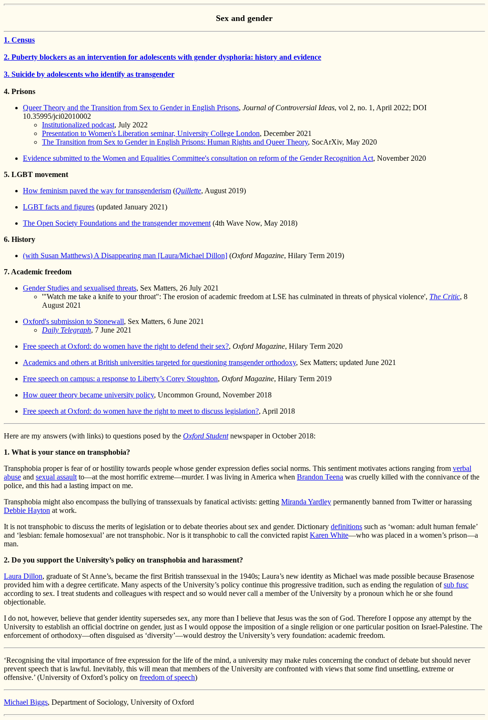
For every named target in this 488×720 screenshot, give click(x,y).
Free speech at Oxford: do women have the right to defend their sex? (126, 346)
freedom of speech (167, 677)
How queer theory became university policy (88, 395)
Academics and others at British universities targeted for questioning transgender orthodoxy (159, 362)
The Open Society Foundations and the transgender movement (117, 223)
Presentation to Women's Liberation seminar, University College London (151, 133)
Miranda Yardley (306, 502)
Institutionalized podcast (78, 125)
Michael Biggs (26, 702)
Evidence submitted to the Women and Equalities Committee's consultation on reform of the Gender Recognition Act (198, 158)
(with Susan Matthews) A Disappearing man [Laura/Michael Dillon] (125, 255)
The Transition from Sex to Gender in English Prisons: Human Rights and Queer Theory (175, 142)
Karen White (329, 535)
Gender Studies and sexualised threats (79, 288)
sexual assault (56, 477)
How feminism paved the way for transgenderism (97, 191)
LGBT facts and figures (58, 207)
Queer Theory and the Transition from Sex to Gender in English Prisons (131, 108)
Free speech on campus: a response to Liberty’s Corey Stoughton (120, 379)
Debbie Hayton (27, 510)
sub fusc (456, 585)
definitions (346, 526)
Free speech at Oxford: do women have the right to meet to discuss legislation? (141, 411)
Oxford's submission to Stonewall (73, 321)
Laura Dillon (23, 576)
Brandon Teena (320, 477)
